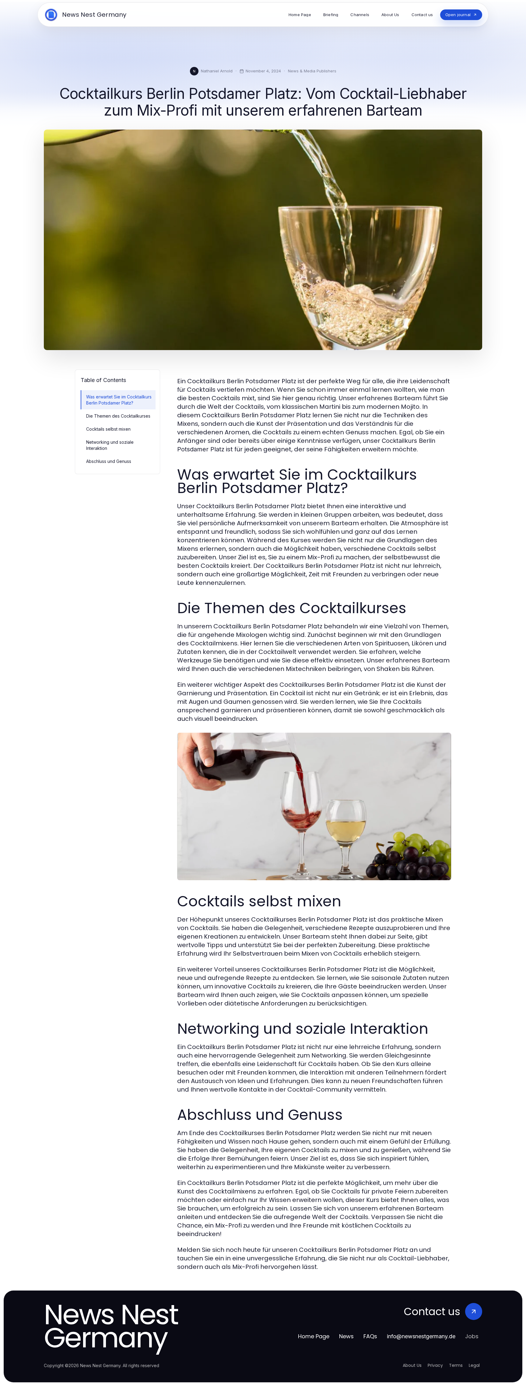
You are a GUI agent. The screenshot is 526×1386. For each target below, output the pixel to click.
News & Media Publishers (312, 70)
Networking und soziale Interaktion (110, 444)
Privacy (435, 1365)
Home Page (313, 1336)
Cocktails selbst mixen (108, 429)
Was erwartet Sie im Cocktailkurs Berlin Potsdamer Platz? (119, 399)
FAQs (370, 1336)
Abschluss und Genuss (108, 461)
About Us (412, 1365)
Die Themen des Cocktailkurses (118, 416)
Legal (474, 1365)
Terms (456, 1365)
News (346, 1336)
